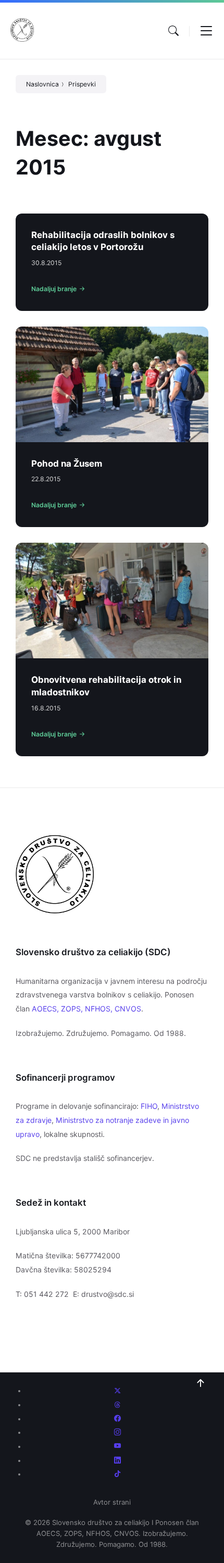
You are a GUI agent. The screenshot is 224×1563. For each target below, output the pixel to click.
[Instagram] (117, 1432)
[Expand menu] (206, 30)
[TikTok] (117, 1474)
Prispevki (82, 84)
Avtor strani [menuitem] (112, 1502)
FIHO (149, 1106)
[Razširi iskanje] (173, 30)
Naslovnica (42, 84)
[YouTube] (117, 1446)
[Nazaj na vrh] (200, 1383)
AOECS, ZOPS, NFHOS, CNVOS (86, 1008)
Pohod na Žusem (66, 463)
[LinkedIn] (117, 1460)
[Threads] (117, 1405)
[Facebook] (117, 1419)
